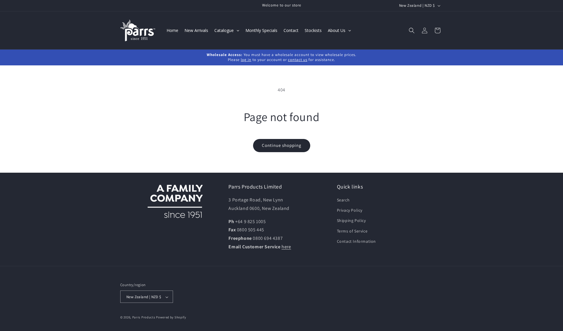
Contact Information (356, 241)
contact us (297, 59)
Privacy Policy (349, 210)
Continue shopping (281, 145)
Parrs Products (143, 317)
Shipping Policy (351, 220)
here (286, 247)
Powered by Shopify (171, 317)
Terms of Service (352, 231)
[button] (411, 30)
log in (246, 59)
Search (343, 200)
